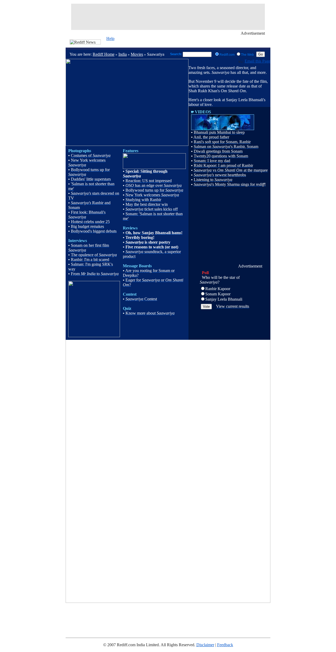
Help (110, 38)
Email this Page (257, 61)
